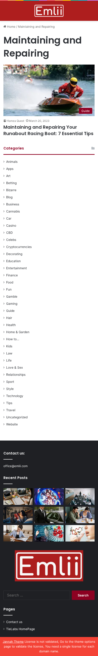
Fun (9, 289)
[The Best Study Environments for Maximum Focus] (18, 533)
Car (8, 218)
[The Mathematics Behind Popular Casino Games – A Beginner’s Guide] (49, 533)
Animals (12, 161)
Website (12, 424)
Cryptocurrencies (19, 247)
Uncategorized (17, 417)
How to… (12, 339)
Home (10, 26)
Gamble (11, 296)
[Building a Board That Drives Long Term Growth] (80, 496)
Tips (9, 403)
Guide (10, 311)
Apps (9, 169)
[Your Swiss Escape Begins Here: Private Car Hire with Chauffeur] (49, 515)
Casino (11, 225)
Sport (10, 382)
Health (11, 325)
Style (10, 389)
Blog (9, 197)
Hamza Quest (15, 120)
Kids (9, 346)
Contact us (14, 622)
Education (13, 261)
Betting (11, 183)
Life (9, 360)
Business (12, 204)
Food (9, 282)
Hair (9, 318)
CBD (9, 232)
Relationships (16, 374)
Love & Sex (14, 367)
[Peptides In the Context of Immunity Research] (80, 533)
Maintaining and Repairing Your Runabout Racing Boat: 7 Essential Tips (48, 130)
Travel (10, 410)
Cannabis (13, 211)
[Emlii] (49, 11)
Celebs (11, 240)
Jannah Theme (13, 641)
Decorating (14, 254)
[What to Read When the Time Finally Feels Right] (18, 515)
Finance (12, 275)
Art (8, 176)
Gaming (11, 303)
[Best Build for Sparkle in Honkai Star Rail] (49, 496)
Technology (14, 396)
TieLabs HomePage (20, 629)
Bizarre (11, 190)
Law (9, 353)
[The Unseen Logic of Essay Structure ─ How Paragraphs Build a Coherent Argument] (80, 515)
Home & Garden (17, 332)
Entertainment (16, 268)
